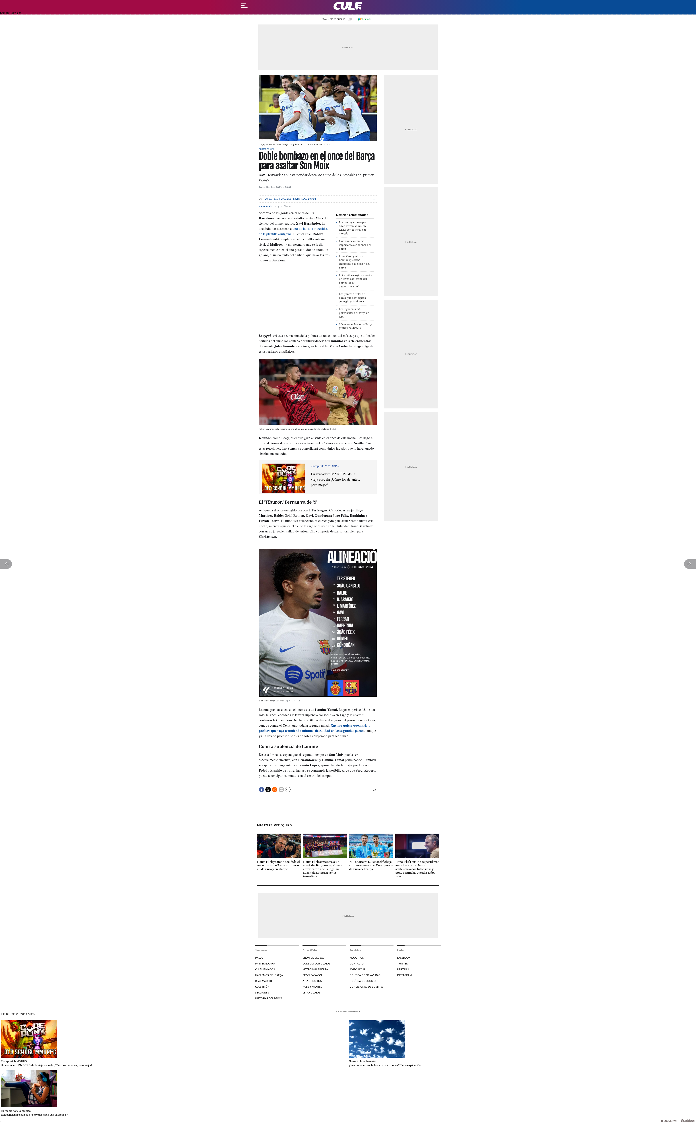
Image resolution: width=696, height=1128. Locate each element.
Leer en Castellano (10, 12)
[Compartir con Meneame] (274, 789)
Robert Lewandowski (304, 199)
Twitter (402, 963)
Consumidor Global (316, 963)
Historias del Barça (268, 998)
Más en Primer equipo (274, 825)
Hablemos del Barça (269, 975)
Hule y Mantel (312, 986)
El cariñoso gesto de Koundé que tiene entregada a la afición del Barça (354, 261)
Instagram (404, 975)
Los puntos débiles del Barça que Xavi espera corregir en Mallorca (352, 297)
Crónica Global (313, 957)
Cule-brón (262, 986)
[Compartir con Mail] (281, 789)
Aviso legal (357, 969)
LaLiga (268, 199)
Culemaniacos (265, 969)
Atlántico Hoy (312, 981)
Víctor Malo (266, 206)
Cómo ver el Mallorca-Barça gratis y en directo (355, 326)
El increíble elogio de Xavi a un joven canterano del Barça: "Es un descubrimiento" (355, 280)
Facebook (403, 957)
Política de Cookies (363, 981)
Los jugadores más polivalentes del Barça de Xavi (354, 312)
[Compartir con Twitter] (268, 789)
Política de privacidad (365, 975)
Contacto (357, 963)
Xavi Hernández (282, 199)
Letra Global (311, 992)
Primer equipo (267, 149)
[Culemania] (348, 6)
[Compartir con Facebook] (261, 789)
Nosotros (357, 957)
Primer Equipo (265, 963)
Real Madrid (263, 981)
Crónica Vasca (312, 975)
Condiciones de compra (366, 986)
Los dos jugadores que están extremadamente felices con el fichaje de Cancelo (352, 227)
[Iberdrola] (364, 19)
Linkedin (403, 969)
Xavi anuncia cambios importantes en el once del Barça (355, 244)
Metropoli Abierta (315, 969)
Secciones (262, 992)
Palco (259, 957)
